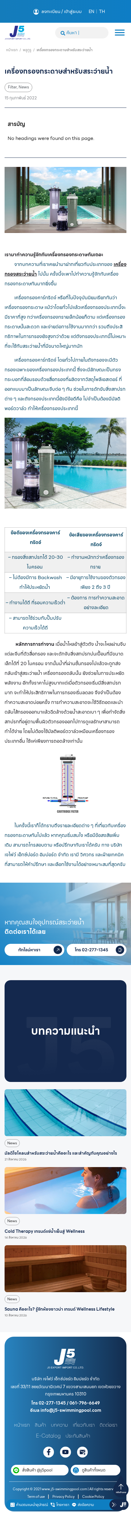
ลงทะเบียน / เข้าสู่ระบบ (61, 11)
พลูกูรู (27, 50)
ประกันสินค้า (78, 1436)
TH (102, 11)
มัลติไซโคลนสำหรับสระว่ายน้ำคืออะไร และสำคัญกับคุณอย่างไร (61, 1153)
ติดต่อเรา (108, 1425)
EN (91, 11)
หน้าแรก (12, 50)
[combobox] (82, 32)
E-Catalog (48, 1436)
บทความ (59, 1425)
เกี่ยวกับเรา (84, 1425)
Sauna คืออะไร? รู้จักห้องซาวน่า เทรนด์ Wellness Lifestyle (60, 1309)
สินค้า (40, 1425)
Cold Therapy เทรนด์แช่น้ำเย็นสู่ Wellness (45, 1231)
